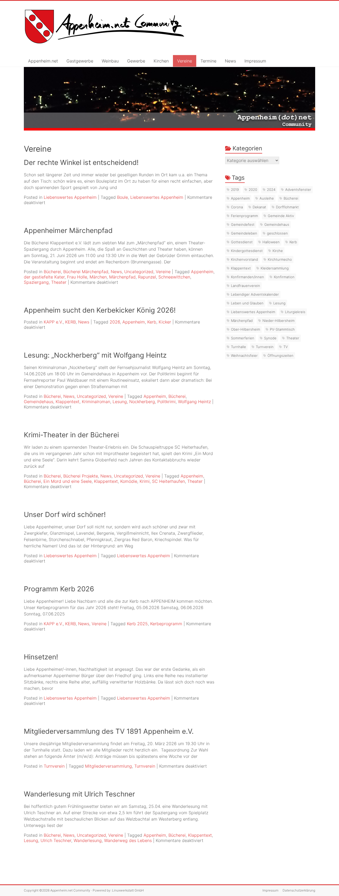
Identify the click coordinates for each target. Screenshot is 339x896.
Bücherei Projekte (80, 476)
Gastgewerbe (79, 61)
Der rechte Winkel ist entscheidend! (81, 162)
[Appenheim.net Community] (169, 99)
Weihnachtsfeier (244, 355)
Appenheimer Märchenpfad (68, 230)
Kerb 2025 (137, 623)
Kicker (165, 322)
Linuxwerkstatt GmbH (128, 890)
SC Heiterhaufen (168, 481)
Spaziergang (36, 282)
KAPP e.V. (53, 322)
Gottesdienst (242, 242)
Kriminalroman (96, 401)
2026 (115, 322)
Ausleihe (267, 198)
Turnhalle (238, 347)
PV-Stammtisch (282, 329)
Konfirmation (284, 277)
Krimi (145, 481)
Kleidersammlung (275, 268)
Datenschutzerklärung (299, 890)
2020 (253, 189)
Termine (208, 61)
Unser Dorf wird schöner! (65, 514)
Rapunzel (147, 277)
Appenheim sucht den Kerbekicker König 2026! (100, 310)
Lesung (120, 401)
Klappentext (67, 401)
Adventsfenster (298, 189)
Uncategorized (138, 271)
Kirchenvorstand (244, 259)
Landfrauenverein (245, 285)
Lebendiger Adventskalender (255, 294)
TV (285, 347)
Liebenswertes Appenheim (70, 197)
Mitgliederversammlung (108, 766)
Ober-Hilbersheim (245, 329)
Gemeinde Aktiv (281, 216)
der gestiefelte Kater (44, 277)
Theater (58, 282)
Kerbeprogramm (166, 623)
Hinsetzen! (41, 657)
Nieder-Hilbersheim (278, 320)
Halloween (271, 242)
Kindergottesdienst (247, 251)
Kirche (278, 251)
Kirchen (161, 61)
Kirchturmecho (280, 259)
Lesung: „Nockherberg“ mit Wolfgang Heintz (95, 355)
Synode (270, 338)
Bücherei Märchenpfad (85, 271)
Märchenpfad (122, 277)
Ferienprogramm (244, 216)
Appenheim (202, 271)
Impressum (255, 61)
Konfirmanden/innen (247, 277)
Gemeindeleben (244, 233)
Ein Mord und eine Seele (67, 481)
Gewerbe (136, 61)
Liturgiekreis (295, 312)
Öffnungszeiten (280, 355)
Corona (237, 207)
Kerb (151, 322)
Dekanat (259, 207)
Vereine (184, 61)
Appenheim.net (43, 61)
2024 (271, 189)
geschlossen (277, 233)
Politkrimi (166, 401)
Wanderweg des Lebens (128, 840)
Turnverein (54, 766)
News (230, 61)
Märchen (98, 277)
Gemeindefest (243, 224)
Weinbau (110, 61)
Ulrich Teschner (56, 840)
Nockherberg (142, 401)
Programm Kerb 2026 (59, 589)
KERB (70, 322)
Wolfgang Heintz (194, 401)
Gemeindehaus (38, 401)
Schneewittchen (174, 277)
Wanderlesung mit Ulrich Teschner (79, 794)
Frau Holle (77, 277)
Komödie (128, 481)
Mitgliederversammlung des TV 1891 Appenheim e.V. (109, 731)
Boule (122, 197)
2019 (235, 189)
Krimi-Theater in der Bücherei (71, 435)
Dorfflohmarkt (287, 207)
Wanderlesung (88, 840)
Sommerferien (242, 338)
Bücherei (52, 271)
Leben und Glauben (247, 303)
